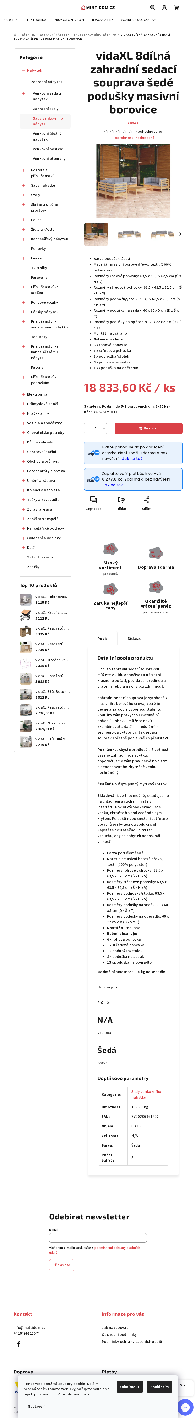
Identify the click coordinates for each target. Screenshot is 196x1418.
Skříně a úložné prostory (44, 207)
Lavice (37, 258)
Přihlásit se (61, 1265)
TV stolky (39, 267)
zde (86, 1394)
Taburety (39, 336)
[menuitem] (11, 19)
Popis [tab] (103, 638)
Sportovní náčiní (41, 451)
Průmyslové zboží (42, 404)
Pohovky (38, 248)
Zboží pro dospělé (43, 519)
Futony (37, 367)
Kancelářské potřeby (45, 528)
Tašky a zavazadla (43, 499)
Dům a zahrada (40, 442)
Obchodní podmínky (119, 1334)
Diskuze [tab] (135, 638)
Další (31, 547)
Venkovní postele (48, 149)
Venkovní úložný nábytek (47, 136)
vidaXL (133, 123)
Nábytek (34, 70)
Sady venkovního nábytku (48, 121)
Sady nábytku (43, 185)
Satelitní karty (40, 557)
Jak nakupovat (115, 1327)
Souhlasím (159, 1386)
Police (36, 220)
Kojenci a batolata (43, 490)
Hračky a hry (38, 413)
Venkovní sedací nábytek (47, 96)
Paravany (39, 277)
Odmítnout (129, 1386)
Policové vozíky (44, 302)
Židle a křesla (43, 229)
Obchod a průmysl (43, 461)
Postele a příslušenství (42, 172)
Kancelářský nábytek (49, 239)
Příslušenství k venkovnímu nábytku (49, 324)
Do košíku (151, 428)
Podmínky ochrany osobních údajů (132, 1341)
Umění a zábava (41, 480)
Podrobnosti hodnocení (133, 137)
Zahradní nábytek (47, 82)
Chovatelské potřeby (46, 432)
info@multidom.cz (30, 1327)
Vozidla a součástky (44, 423)
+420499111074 (27, 1333)
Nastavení (36, 1406)
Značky (33, 566)
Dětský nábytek (45, 312)
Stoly (35, 195)
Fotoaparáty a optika (46, 471)
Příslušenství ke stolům (45, 289)
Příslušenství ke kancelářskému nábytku (45, 352)
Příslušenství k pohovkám (44, 379)
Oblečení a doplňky (44, 538)
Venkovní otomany (49, 158)
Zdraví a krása (39, 509)
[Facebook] (19, 1344)
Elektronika (37, 394)
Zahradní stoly (46, 108)
